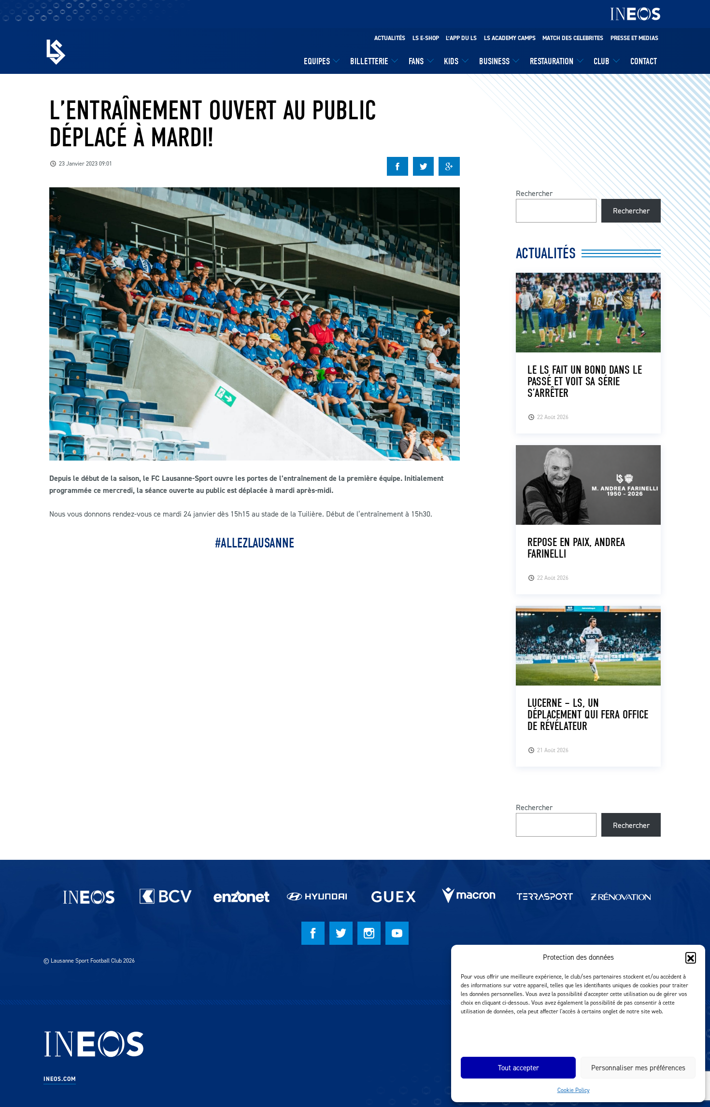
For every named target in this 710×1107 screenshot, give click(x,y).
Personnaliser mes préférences (638, 1067)
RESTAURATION (551, 61)
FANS (416, 61)
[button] (691, 957)
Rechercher (534, 193)
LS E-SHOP (425, 38)
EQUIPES (317, 61)
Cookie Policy (573, 1089)
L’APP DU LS (461, 38)
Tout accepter (518, 1067)
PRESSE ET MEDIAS (634, 38)
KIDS (451, 61)
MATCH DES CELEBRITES (572, 38)
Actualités (389, 38)
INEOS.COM (59, 1079)
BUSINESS (494, 61)
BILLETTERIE (369, 61)
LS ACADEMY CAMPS (510, 38)
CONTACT (643, 61)
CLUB (602, 61)
